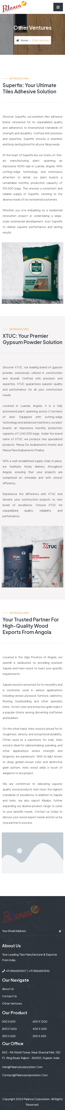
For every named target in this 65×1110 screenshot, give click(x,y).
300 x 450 (39, 1036)
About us (8, 989)
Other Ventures (12, 1003)
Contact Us (9, 996)
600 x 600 (9, 1021)
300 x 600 (9, 1036)
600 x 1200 (40, 1021)
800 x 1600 (9, 1029)
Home (24, 40)
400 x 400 (40, 1029)
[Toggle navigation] (58, 7)
